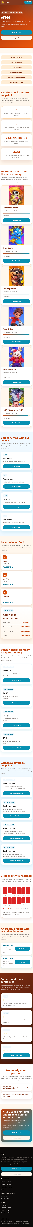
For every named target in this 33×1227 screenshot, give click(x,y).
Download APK (16, 32)
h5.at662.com (5, 1196)
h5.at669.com (5, 1198)
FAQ (2, 1189)
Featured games (6, 1182)
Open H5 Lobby (16, 1138)
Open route (22, 948)
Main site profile (6, 1207)
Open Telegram (16, 1055)
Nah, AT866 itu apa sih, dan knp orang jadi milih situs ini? (15, 1087)
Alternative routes (6, 1187)
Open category (16, 466)
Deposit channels (6, 1184)
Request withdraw (16, 793)
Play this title (16, 220)
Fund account (16, 680)
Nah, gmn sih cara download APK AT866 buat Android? (16, 1095)
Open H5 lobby (5, 1210)
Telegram (4, 1205)
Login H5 (28, 1)
